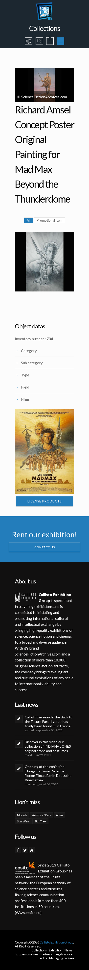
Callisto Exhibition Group (56, 942)
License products (44, 501)
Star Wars (23, 821)
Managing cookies (61, 958)
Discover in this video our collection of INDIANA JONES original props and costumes (48, 746)
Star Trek (40, 821)
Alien (59, 815)
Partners (46, 954)
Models (22, 815)
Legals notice (63, 954)
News (68, 950)
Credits (42, 958)
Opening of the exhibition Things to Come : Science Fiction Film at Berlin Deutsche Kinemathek (48, 773)
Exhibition (55, 950)
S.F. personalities (27, 954)
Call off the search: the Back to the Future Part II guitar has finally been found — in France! (48, 721)
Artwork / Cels (41, 815)
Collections (39, 950)
